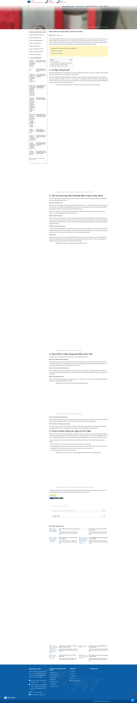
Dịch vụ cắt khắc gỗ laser (37, 40)
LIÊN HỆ (105, 6)
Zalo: (61, 1)
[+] (73, 510)
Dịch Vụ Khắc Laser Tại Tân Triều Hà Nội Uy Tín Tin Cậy (98, 529)
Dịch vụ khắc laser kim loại (37, 34)
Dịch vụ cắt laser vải (35, 46)
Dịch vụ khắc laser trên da (37, 48)
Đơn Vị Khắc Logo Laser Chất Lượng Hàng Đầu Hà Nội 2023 (98, 656)
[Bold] (53, 511)
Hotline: (51, 1)
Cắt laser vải (53, 679)
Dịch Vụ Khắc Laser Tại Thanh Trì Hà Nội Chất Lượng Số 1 (68, 538)
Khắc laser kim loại (54, 674)
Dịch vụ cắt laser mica (36, 43)
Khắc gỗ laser (53, 677)
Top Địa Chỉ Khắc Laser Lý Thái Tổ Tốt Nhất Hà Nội (67, 656)
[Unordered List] (63, 511)
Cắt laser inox (53, 684)
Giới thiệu (73, 673)
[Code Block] (67, 511)
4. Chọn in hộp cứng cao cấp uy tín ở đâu (58, 66)
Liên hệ (72, 678)
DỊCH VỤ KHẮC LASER (68, 6)
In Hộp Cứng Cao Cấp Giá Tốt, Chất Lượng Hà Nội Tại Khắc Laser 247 (68, 646)
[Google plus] (107, 2)
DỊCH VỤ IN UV (80, 6)
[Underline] (57, 511)
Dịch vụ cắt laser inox (36, 37)
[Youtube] (100, 2)
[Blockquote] (65, 511)
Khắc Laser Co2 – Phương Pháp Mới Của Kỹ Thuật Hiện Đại (98, 646)
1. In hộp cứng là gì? (54, 61)
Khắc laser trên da (54, 681)
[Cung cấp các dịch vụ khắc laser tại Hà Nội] (34, 6)
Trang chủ (83, 27)
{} (71, 510)
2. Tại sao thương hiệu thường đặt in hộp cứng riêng (61, 63)
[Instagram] (97, 2)
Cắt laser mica (53, 672)
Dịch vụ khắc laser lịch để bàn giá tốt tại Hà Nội (68, 529)
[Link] (69, 511)
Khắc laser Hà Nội (54, 686)
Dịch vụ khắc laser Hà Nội (37, 51)
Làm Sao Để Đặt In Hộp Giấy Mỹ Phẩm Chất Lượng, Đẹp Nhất (98, 538)
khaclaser (60, 35)
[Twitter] (103, 2)
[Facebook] (94, 2)
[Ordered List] (61, 511)
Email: (32, 1)
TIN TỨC (100, 6)
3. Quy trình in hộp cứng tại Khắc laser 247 (59, 64)
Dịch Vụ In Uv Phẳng (36, 54)
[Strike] (59, 511)
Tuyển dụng (73, 675)
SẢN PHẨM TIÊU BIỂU (91, 6)
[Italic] (55, 511)
